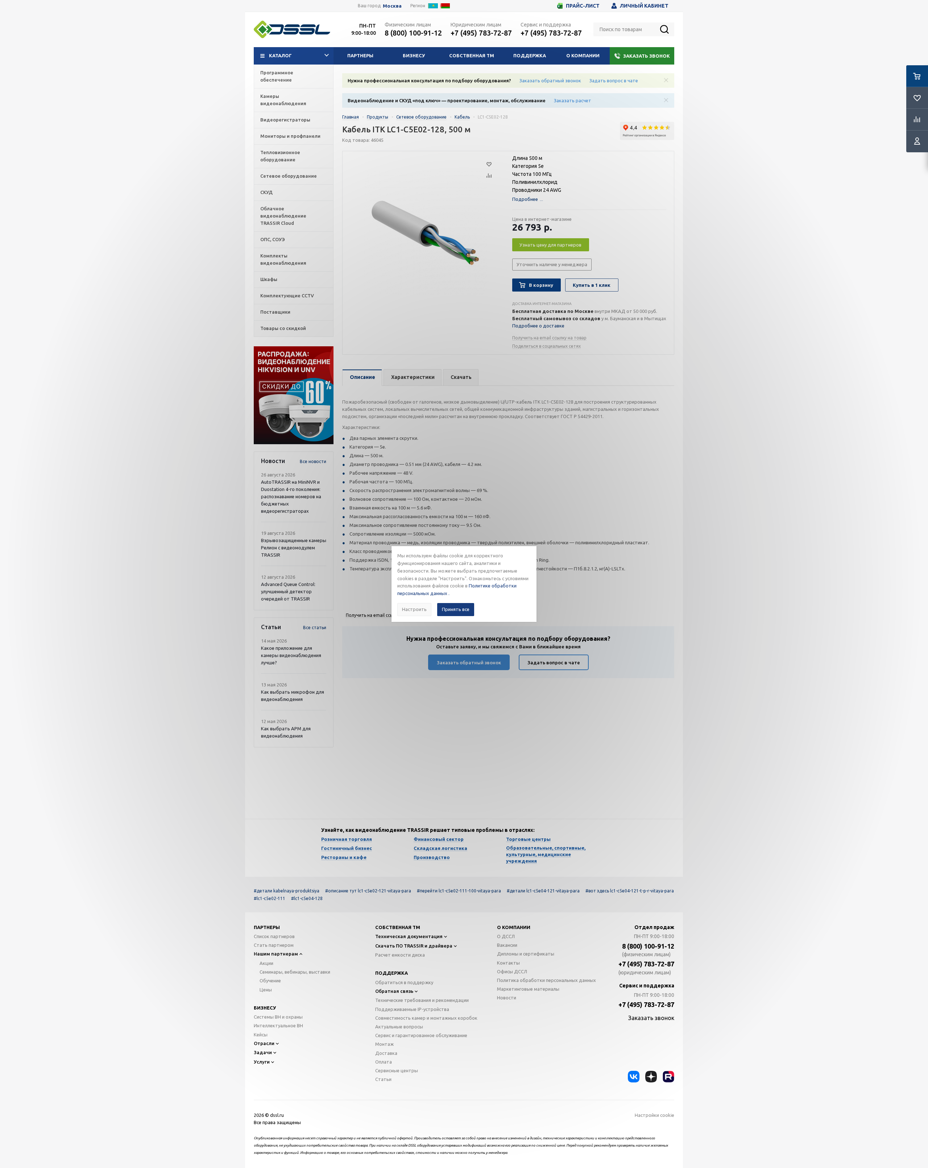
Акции (266, 963)
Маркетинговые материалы (528, 988)
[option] (294, 395)
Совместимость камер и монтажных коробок (426, 1017)
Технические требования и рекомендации (422, 1000)
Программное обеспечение (276, 76)
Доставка (386, 1053)
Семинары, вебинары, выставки (295, 971)
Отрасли (264, 1043)
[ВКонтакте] (633, 1076)
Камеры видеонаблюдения (283, 100)
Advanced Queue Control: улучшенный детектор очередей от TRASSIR (288, 591)
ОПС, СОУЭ (272, 239)
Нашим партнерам (276, 953)
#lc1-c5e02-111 (269, 898)
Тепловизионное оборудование (280, 156)
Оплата (383, 1061)
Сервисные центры (396, 1070)
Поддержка (529, 55)
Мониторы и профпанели (290, 136)
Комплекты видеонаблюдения (283, 259)
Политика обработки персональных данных (546, 980)
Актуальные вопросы (399, 1026)
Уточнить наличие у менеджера (552, 264)
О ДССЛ (506, 936)
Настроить (414, 609)
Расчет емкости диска (400, 954)
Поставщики (275, 311)
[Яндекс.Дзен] (651, 1076)
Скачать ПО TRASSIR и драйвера (413, 945)
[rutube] (668, 1076)
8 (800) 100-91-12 (413, 33)
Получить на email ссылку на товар (549, 337)
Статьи (383, 1079)
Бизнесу (414, 55)
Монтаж (384, 1044)
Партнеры (360, 55)
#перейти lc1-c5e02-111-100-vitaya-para (459, 890)
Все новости (313, 461)
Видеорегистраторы (285, 119)
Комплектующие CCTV (287, 295)
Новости (506, 997)
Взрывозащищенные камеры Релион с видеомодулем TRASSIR (293, 547)
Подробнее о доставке (538, 325)
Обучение (270, 980)
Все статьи (314, 627)
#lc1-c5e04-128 (307, 898)
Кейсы (261, 1034)
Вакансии (507, 945)
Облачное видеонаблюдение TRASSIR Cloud (283, 216)
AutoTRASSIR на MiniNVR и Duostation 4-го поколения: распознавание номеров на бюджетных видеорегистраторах (291, 496)
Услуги (262, 1061)
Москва (392, 6)
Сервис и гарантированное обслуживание (421, 1035)
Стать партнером (274, 945)
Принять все (455, 609)
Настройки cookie (654, 1115)
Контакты (508, 962)
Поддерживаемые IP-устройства (412, 1009)
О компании (583, 55)
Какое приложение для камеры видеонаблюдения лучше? (291, 655)
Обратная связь (394, 991)
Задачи (263, 1052)
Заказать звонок (646, 55)
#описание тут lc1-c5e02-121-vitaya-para (368, 890)
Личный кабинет (644, 6)
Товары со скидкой (283, 328)
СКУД (266, 192)
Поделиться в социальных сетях (546, 346)
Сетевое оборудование (288, 175)
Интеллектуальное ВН (278, 1025)
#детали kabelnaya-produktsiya (286, 890)
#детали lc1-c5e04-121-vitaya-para (543, 890)
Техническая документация (409, 936)
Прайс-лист (583, 6)
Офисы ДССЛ (512, 971)
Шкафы (268, 279)
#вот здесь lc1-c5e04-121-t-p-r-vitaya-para (629, 890)
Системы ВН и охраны (278, 1016)
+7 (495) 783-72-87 (481, 33)
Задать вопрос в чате (613, 80)
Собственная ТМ (471, 55)
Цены (266, 989)
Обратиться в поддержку (404, 982)
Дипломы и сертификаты (525, 953)
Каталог (280, 55)
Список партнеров (274, 936)
